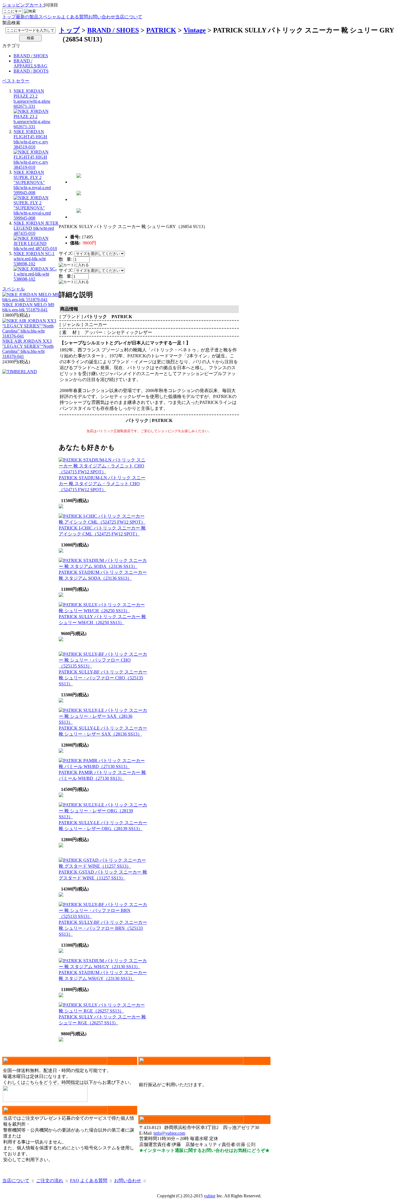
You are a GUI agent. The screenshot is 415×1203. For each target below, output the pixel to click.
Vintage (195, 30)
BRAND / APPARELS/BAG (30, 63)
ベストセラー (15, 80)
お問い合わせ (101, 16)
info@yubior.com (169, 1133)
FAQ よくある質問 (88, 1180)
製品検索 (11, 22)
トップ (9, 16)
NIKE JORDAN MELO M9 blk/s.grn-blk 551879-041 (28, 307)
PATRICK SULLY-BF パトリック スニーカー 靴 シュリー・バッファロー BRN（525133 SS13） (103, 928)
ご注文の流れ (49, 1180)
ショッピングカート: (23, 5)
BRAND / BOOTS (31, 71)
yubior (209, 1195)
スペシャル (49, 16)
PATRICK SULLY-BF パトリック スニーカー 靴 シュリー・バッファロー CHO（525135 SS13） (103, 678)
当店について (128, 16)
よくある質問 (74, 16)
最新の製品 (27, 16)
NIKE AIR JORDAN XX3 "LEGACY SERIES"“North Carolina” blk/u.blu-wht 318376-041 (28, 349)
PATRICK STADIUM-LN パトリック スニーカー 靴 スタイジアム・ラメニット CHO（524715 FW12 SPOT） (102, 483)
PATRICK (161, 30)
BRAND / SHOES (31, 55)
